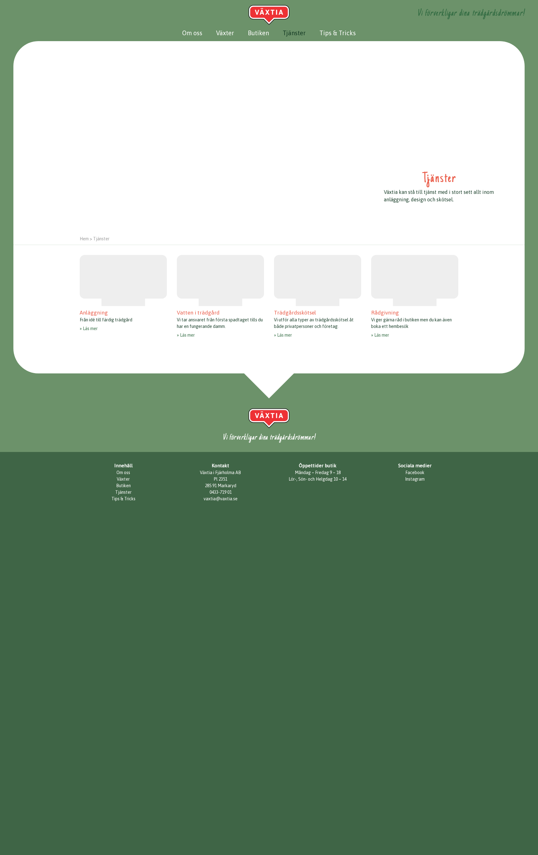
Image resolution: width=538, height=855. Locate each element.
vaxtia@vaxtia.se (221, 498)
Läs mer (90, 328)
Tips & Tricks (337, 32)
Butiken (258, 32)
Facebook (414, 472)
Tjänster (294, 32)
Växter (225, 32)
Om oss (192, 32)
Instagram (415, 479)
